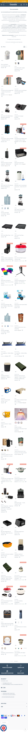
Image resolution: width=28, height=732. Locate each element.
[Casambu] (13, 6)
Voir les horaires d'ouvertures (8, 698)
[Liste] (26, 49)
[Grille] (24, 49)
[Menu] (1, 6)
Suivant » (16, 663)
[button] (5, 70)
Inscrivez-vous (7, 1)
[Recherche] (4, 6)
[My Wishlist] (23, 6)
